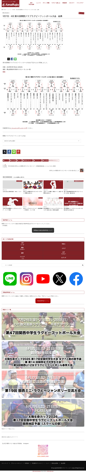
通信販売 (64, 2)
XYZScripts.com (50, 471)
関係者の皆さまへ (28, 160)
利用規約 (27, 463)
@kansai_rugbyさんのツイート (10, 437)
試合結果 (13, 160)
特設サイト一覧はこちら (8, 428)
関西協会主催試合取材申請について (43, 230)
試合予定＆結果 (31, 3)
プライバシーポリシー (16, 463)
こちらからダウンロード (18, 128)
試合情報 (46, 160)
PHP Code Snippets (37, 471)
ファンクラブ (80, 2)
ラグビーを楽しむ (56, 2)
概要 (4, 71)
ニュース (38, 2)
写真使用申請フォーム (43, 301)
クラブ (19, 160)
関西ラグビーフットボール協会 (67, 468)
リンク (47, 463)
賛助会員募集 (55, 463)
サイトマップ (5, 463)
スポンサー (71, 2)
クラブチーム (38, 160)
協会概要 (63, 463)
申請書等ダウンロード (37, 463)
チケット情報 (46, 2)
